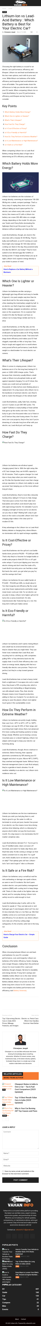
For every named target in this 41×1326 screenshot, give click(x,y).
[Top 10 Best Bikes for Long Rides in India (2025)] (8, 1265)
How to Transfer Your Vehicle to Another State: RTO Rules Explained (26, 1252)
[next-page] (7, 1119)
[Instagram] (14, 1236)
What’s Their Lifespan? (13, 120)
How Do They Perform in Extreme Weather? (21, 137)
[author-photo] (20, 1045)
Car (4, 1089)
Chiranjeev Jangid (9, 32)
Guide (10, 8)
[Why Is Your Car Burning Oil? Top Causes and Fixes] (8, 1112)
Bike (17, 1266)
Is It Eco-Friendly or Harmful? (16, 133)
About (17, 1319)
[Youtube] (32, 1236)
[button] (4, 3)
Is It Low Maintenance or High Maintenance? (21, 141)
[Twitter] (10, 1004)
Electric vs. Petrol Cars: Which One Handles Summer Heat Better (30, 1021)
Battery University (20, 991)
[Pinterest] (15, 1004)
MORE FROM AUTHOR (13, 1078)
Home (4, 8)
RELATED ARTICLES (13, 1074)
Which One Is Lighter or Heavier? (17, 116)
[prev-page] (3, 1119)
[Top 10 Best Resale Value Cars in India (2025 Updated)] (8, 1101)
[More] (25, 1004)
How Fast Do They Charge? (15, 124)
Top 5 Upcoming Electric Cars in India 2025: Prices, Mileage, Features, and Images (11, 1022)
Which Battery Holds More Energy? (18, 112)
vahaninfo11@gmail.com (25, 1230)
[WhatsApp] (20, 1004)
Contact (23, 1319)
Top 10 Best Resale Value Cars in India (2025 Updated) (26, 1100)
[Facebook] (4, 1004)
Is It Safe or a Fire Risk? (14, 145)
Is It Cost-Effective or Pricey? (16, 128)
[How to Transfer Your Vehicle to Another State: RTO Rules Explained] (8, 1255)
